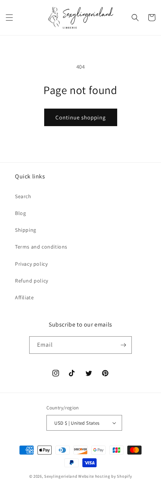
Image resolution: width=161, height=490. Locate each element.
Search (23, 196)
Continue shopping (80, 117)
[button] (9, 17)
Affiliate (24, 297)
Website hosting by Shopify (105, 476)
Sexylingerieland (60, 476)
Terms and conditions (41, 246)
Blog (20, 213)
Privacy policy (31, 263)
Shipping (25, 230)
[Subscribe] (123, 345)
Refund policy (31, 280)
